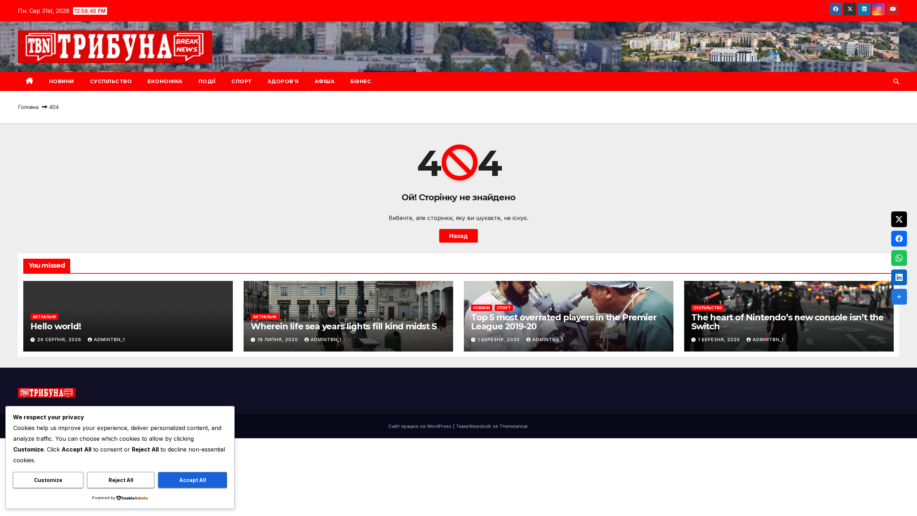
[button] (896, 81)
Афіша (325, 81)
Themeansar (513, 426)
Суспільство (111, 81)
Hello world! (55, 326)
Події (207, 81)
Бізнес (360, 81)
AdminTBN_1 (109, 339)
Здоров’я (283, 81)
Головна (28, 107)
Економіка (165, 81)
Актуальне (44, 317)
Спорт (241, 81)
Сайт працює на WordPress (420, 426)
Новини (61, 81)
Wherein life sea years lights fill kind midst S (344, 326)
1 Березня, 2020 (499, 339)
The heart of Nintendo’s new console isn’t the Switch (787, 321)
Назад (458, 235)
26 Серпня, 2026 (60, 339)
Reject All (121, 480)
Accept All (192, 480)
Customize (48, 480)
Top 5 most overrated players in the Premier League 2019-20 (563, 321)
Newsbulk (480, 426)
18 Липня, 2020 (278, 339)
